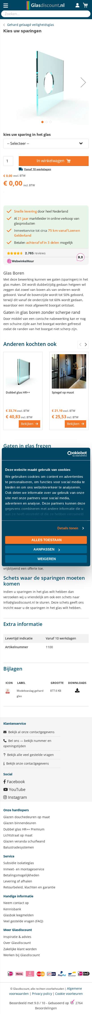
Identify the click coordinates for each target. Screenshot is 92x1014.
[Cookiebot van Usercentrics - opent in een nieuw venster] (67, 454)
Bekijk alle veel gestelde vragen (30, 755)
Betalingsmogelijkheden (21, 875)
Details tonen (67, 528)
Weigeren (47, 559)
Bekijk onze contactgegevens (27, 763)
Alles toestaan (46, 540)
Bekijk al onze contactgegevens (31, 732)
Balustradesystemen (18, 847)
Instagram (17, 797)
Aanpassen (43, 549)
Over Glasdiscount (17, 943)
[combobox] (41, 13)
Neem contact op (16, 903)
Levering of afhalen (17, 881)
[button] (42, 121)
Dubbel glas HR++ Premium (23, 829)
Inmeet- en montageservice (23, 869)
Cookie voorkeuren (69, 993)
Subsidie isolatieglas (18, 863)
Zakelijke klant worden (20, 949)
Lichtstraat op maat (17, 835)
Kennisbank (12, 909)
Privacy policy (42, 993)
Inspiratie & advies (17, 937)
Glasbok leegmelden (18, 915)
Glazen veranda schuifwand (24, 841)
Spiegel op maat (63, 392)
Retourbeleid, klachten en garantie (29, 887)
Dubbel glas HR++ (18, 392)
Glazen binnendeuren (19, 823)
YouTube (16, 789)
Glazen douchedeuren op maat (26, 817)
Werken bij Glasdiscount (21, 955)
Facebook (15, 781)
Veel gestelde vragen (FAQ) (23, 921)
